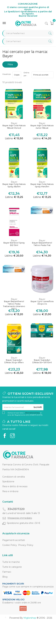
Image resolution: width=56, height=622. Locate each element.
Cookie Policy (9, 545)
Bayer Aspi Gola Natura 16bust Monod (14, 126)
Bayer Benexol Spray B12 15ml (14, 244)
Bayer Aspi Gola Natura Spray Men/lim (42, 185)
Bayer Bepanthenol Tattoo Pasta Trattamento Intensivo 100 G (14, 304)
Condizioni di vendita (13, 476)
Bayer (14, 123)
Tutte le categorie (12, 567)
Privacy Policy (25, 545)
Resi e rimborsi (10, 491)
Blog (4, 576)
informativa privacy (32, 413)
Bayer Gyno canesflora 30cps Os (42, 302)
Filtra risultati (10, 65)
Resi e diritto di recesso (15, 486)
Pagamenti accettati (13, 540)
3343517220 (16, 509)
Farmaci (6, 571)
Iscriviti (38, 407)
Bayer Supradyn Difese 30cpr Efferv (14, 361)
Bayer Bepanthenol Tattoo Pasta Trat (42, 244)
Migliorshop (29, 617)
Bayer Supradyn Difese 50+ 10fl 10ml (42, 361)
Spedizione (8, 481)
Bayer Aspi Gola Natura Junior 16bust (42, 126)
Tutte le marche (11, 562)
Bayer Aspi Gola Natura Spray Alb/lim (14, 185)
